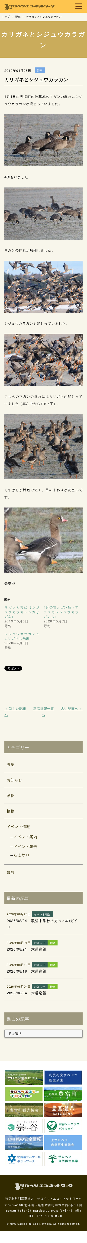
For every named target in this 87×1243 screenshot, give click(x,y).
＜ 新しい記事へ (15, 711)
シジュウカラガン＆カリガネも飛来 (22, 636)
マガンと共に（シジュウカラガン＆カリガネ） (22, 612)
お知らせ (14, 780)
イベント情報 (18, 826)
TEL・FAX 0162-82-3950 (45, 1216)
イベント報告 (25, 846)
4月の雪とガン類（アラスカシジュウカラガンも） (61, 612)
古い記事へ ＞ (72, 708)
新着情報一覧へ (43, 711)
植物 (11, 811)
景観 (11, 872)
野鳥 (11, 764)
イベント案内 (25, 836)
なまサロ (21, 854)
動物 (11, 795)
